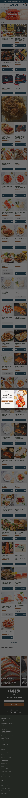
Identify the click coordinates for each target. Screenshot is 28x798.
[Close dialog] (26, 390)
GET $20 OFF (7, 401)
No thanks (7, 405)
